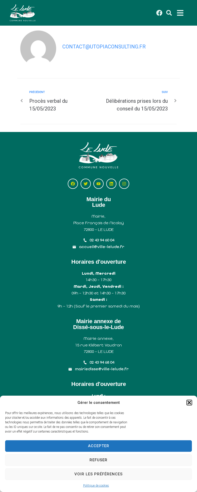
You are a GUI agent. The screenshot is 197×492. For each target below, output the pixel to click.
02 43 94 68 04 (102, 362)
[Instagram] (124, 184)
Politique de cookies (96, 485)
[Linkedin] (111, 184)
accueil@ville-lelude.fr (101, 246)
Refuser (98, 460)
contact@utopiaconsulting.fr (104, 47)
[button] (189, 402)
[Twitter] (86, 184)
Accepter (98, 446)
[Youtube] (98, 184)
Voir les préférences (98, 474)
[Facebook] (73, 184)
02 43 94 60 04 (102, 240)
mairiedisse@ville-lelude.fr (102, 368)
